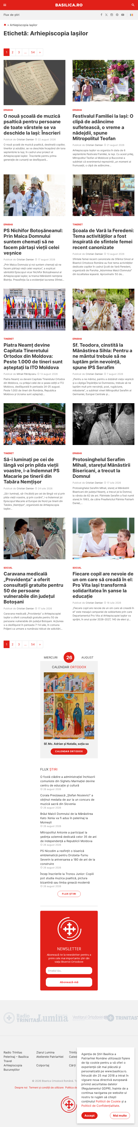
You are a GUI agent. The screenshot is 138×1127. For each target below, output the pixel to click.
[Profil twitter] (106, 15)
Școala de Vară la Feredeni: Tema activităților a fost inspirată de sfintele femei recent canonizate (103, 239)
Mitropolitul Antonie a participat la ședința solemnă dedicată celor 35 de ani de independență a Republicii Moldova (68, 837)
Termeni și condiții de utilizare (46, 1087)
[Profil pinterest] (117, 15)
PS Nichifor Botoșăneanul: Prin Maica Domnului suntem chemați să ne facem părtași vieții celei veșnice (33, 242)
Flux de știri (11, 15)
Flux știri (69, 893)
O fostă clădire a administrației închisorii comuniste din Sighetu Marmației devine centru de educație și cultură (67, 781)
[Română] (132, 15)
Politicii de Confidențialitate (100, 1105)
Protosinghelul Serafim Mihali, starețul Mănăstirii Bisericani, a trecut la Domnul (101, 468)
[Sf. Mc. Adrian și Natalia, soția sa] (69, 705)
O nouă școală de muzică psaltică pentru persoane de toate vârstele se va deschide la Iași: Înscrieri (32, 124)
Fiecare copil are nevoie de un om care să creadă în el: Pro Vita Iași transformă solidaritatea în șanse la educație (103, 585)
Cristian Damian (25, 139)
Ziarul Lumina (45, 1052)
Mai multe (120, 1115)
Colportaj (42, 1065)
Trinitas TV (76, 1052)
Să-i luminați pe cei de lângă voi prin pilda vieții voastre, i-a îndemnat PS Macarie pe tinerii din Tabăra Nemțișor (31, 471)
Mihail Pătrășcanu (26, 373)
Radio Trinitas (13, 1052)
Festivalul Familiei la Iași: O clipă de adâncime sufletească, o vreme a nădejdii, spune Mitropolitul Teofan (103, 127)
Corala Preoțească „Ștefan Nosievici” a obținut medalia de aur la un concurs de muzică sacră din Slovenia (67, 799)
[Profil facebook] (101, 15)
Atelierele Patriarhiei (49, 1056)
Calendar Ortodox (69, 751)
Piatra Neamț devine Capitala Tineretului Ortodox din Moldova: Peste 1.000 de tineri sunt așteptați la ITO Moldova (33, 356)
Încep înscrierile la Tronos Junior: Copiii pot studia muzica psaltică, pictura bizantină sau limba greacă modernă (67, 878)
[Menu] (5, 5)
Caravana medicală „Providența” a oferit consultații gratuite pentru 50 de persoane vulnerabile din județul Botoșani (33, 587)
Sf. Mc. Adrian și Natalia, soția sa (66, 744)
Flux (49, 769)
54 (33, 52)
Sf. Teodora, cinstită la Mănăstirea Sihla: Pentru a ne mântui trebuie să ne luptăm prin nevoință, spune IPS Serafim (102, 356)
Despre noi (21, 1087)
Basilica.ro (69, 4)
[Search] (133, 5)
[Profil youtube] (122, 15)
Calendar (69, 667)
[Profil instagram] (112, 15)
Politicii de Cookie (108, 1101)
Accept (89, 1115)
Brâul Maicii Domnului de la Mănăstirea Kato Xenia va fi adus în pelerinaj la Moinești (66, 818)
